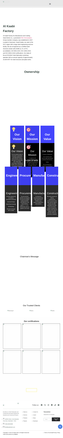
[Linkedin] (51, 405)
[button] (50, 4)
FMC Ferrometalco (26, 38)
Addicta (16, 434)
